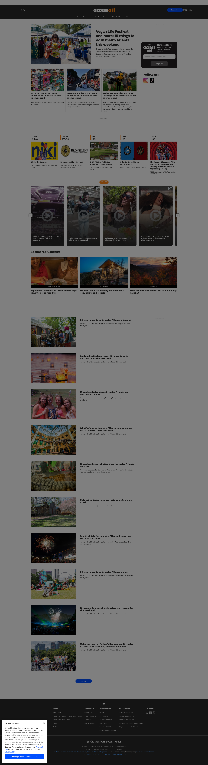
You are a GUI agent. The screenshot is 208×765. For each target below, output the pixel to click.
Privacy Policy (10, 752)
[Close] (44, 723)
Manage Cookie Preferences (24, 757)
